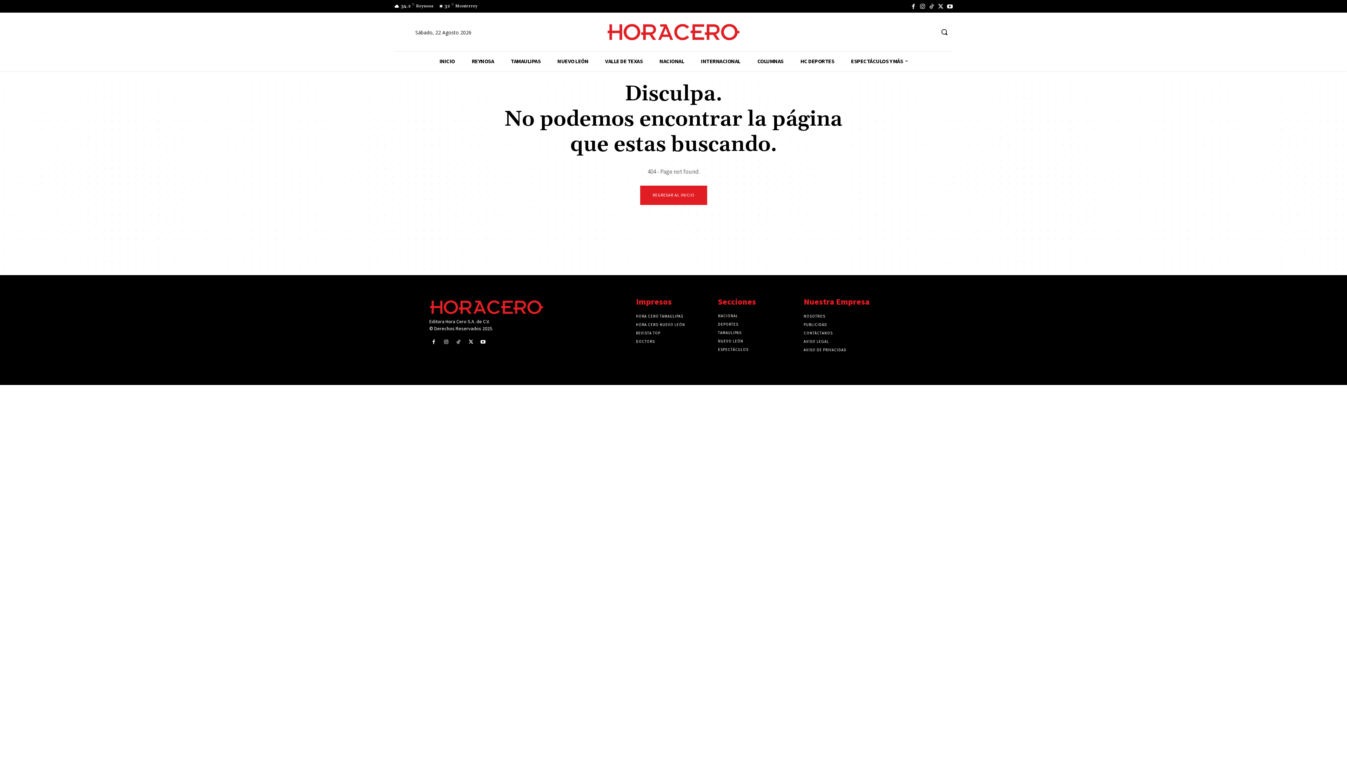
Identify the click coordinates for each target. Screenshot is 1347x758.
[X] (941, 6)
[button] (944, 32)
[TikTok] (931, 6)
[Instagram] (922, 6)
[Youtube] (950, 6)
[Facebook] (913, 6)
